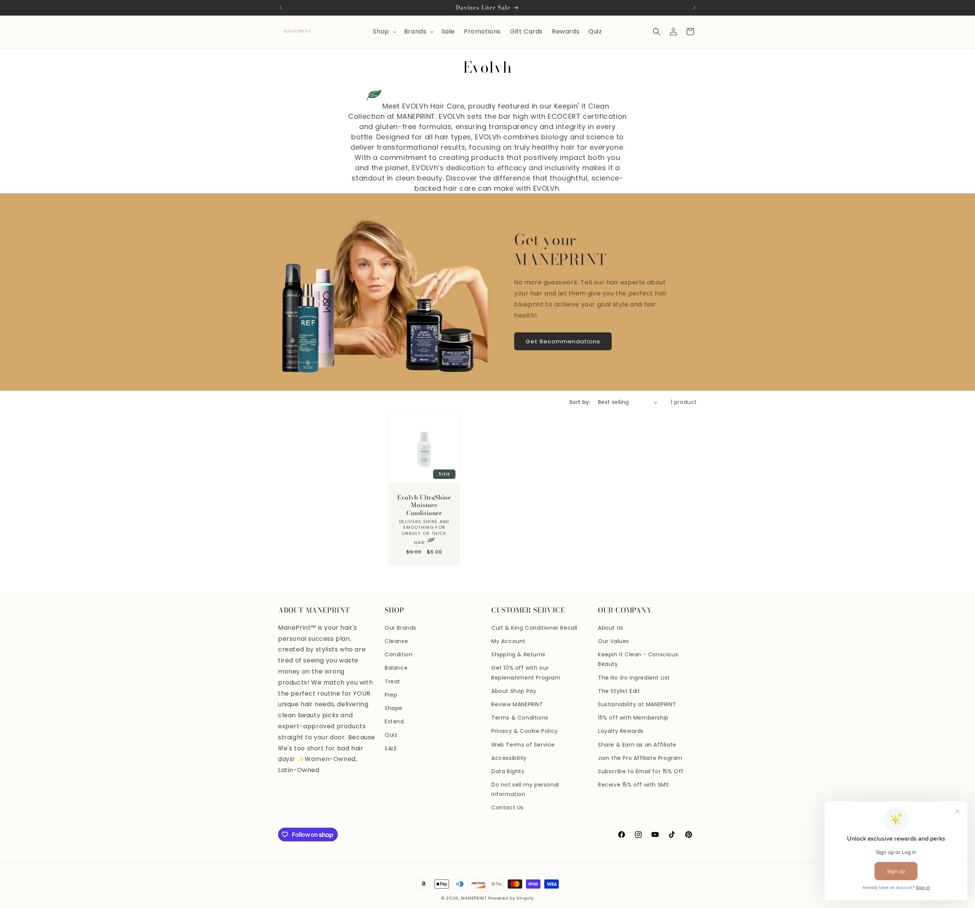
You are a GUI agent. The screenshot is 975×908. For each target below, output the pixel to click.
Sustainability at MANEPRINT (637, 704)
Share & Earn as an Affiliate (637, 744)
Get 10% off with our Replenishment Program (526, 672)
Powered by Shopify (511, 898)
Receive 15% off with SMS (633, 784)
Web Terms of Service (523, 744)
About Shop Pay (513, 691)
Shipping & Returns (518, 654)
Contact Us (507, 807)
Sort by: (579, 402)
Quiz (391, 735)
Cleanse (396, 641)
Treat (392, 681)
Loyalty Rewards (621, 731)
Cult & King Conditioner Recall (534, 628)
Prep (391, 695)
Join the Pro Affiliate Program (640, 758)
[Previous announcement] (280, 7)
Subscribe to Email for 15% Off (641, 771)
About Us (610, 628)
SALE (391, 748)
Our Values (613, 641)
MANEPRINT (473, 898)
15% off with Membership (633, 717)
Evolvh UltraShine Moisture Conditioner (424, 505)
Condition (398, 654)
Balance (396, 668)
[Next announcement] (694, 7)
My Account (508, 641)
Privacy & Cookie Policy (524, 731)
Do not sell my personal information (525, 789)
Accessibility (509, 758)
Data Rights (507, 771)
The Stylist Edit (619, 691)
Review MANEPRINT (517, 704)
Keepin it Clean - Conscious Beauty (638, 659)
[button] (383, 31)
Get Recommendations (563, 341)
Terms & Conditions (519, 717)
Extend (394, 721)
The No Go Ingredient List (634, 677)
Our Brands (400, 628)
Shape (394, 708)
